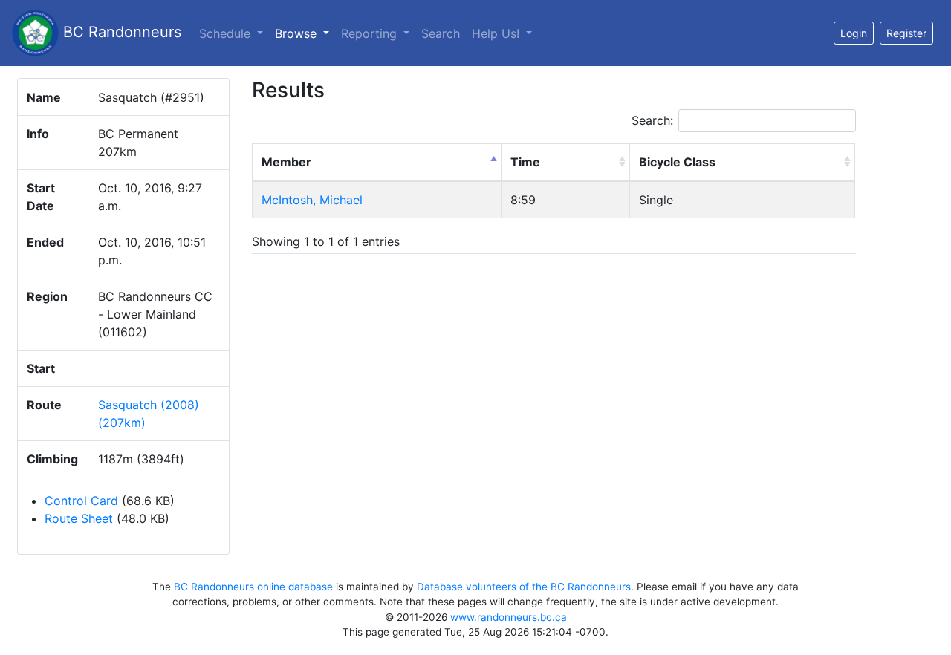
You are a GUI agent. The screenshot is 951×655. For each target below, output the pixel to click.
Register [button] (906, 33)
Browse (305, 33)
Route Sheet (79, 518)
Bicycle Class (677, 161)
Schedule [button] (226, 33)
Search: (652, 120)
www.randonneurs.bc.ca (508, 617)
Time (525, 161)
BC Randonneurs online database (253, 587)
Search (440, 33)
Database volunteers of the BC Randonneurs (524, 587)
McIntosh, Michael (312, 199)
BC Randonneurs (120, 32)
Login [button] (853, 33)
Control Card (81, 500)
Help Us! (497, 33)
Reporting (370, 33)
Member (286, 161)
